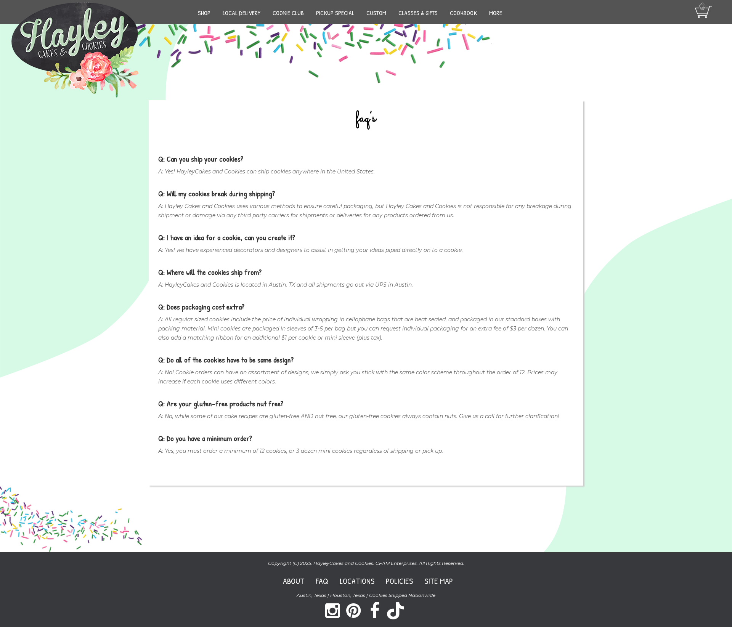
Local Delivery (241, 13)
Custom (376, 13)
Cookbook (463, 13)
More (495, 13)
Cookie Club (288, 13)
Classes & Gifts (418, 13)
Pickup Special (335, 13)
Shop (204, 13)
